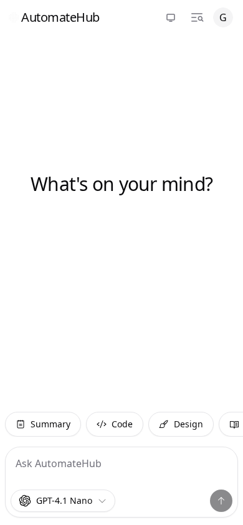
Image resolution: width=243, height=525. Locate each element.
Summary (50, 424)
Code (122, 424)
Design (188, 424)
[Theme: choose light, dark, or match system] (171, 17)
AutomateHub (60, 17)
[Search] (197, 17)
